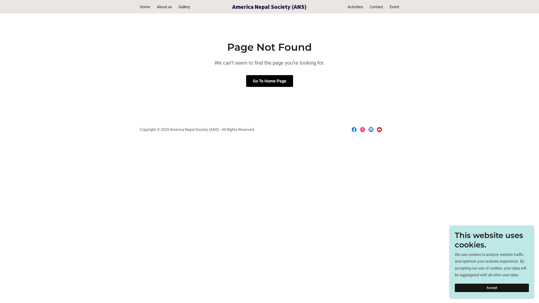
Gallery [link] (184, 7)
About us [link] (164, 7)
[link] (269, 7)
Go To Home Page (269, 81)
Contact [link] (376, 7)
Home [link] (145, 7)
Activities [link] (355, 7)
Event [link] (394, 7)
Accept (492, 288)
